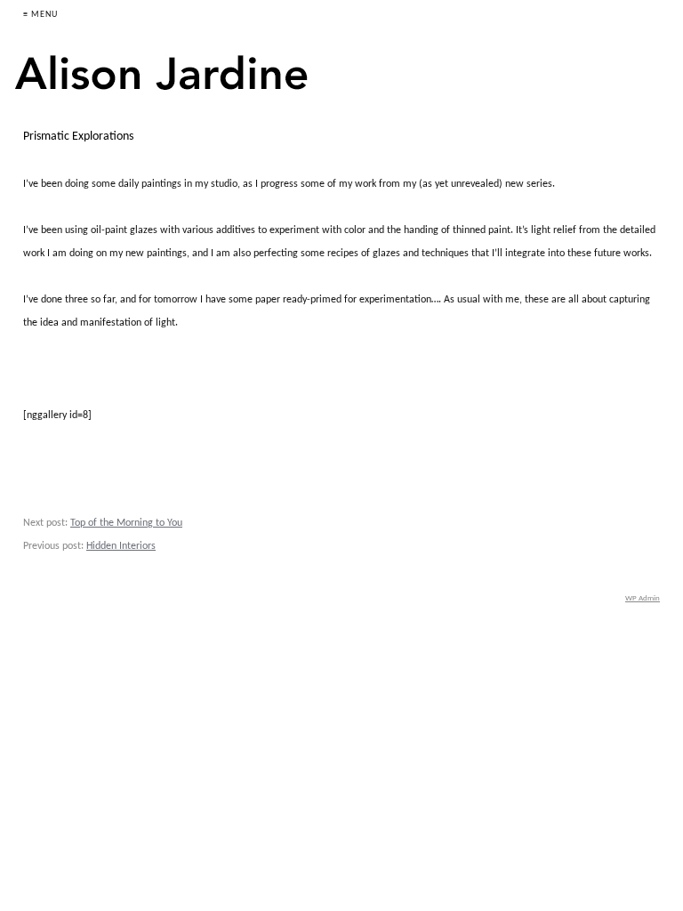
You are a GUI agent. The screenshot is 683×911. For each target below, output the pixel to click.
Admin (642, 598)
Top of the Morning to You (126, 523)
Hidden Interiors (121, 546)
